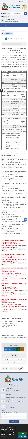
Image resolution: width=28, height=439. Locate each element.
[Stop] (15, 355)
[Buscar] (25, 13)
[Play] (12, 355)
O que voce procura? (6, 13)
